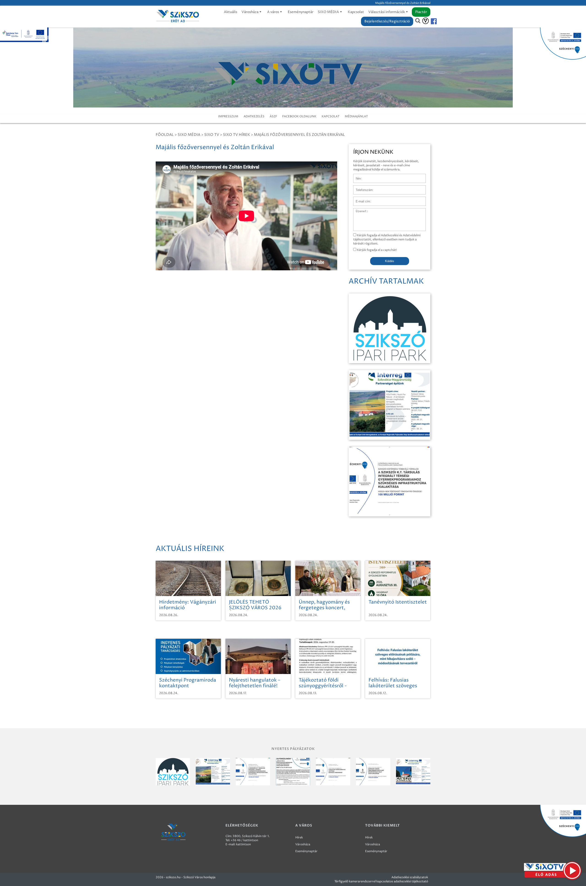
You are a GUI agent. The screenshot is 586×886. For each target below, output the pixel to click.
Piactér (421, 12)
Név (356, 176)
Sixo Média (189, 134)
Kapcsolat (356, 12)
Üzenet (358, 210)
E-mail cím (360, 199)
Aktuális (230, 12)
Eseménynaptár (300, 12)
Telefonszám (362, 187)
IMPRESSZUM (228, 116)
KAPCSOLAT (330, 116)
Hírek (299, 837)
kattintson (243, 844)
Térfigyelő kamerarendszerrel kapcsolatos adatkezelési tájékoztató (381, 881)
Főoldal (165, 134)
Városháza (250, 12)
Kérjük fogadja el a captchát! (376, 250)
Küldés (389, 261)
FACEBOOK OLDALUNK (299, 116)
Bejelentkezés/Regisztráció (387, 21)
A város (273, 12)
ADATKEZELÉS (254, 116)
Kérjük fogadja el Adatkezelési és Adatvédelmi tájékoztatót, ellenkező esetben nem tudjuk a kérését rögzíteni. (387, 239)
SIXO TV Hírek (236, 134)
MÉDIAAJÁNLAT (356, 116)
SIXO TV (211, 134)
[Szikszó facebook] (429, 21)
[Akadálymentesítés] (425, 21)
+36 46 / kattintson (244, 840)
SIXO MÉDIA (329, 12)
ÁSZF (273, 116)
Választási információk (387, 12)
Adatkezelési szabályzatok (409, 877)
